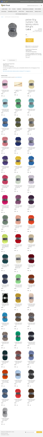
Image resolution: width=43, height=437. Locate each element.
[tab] (4, 60)
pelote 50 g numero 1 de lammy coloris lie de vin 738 (31, 265)
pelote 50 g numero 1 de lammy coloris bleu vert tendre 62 (5, 110)
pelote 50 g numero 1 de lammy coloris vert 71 (5, 226)
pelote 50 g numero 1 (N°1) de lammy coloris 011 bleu (18, 381)
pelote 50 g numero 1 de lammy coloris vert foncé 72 (5, 265)
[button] (2, 96)
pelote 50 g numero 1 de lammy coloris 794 (31, 324)
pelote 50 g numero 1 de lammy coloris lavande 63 (31, 148)
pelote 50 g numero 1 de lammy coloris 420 (31, 110)
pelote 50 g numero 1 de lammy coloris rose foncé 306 (5, 186)
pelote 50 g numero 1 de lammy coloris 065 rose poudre (31, 304)
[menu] (21, 11)
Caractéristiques (12, 60)
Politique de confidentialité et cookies (7, 431)
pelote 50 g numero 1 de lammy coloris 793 (18, 324)
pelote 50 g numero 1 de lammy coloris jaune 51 (31, 91)
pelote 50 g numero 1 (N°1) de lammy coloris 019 (31, 400)
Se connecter (32, 1)
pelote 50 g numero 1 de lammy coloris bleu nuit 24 (5, 285)
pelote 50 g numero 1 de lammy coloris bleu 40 (31, 167)
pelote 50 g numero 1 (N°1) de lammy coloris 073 (5, 362)
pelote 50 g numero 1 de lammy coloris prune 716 (18, 206)
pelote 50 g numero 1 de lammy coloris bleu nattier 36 (18, 148)
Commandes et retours (5, 434)
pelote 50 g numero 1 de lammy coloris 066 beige (31, 245)
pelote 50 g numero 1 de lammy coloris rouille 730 (31, 285)
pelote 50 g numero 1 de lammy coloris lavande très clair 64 (31, 187)
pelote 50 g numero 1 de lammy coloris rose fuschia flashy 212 (5, 207)
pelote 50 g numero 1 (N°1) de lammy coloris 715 (18, 362)
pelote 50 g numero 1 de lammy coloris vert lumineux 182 (18, 285)
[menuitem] (4, 9)
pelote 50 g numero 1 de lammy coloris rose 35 (5, 91)
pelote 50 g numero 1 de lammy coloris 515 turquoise (5, 324)
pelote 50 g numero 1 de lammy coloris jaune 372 (18, 167)
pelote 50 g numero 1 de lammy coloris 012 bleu (5, 129)
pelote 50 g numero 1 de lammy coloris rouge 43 (18, 245)
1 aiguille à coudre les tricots (18, 91)
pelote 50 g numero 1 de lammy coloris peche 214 (18, 226)
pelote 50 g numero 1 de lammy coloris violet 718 (5, 167)
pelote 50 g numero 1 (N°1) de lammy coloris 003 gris (31, 381)
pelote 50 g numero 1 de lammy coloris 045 (18, 343)
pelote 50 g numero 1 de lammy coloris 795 (5, 343)
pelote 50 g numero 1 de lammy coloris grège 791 (31, 129)
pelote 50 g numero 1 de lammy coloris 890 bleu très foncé (31, 343)
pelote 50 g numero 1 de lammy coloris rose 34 (5, 148)
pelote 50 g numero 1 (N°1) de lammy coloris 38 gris (5, 419)
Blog (4, 1)
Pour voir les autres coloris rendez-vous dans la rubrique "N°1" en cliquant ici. (17, 71)
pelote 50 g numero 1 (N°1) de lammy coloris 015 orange (5, 381)
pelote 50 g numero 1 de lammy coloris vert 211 (18, 110)
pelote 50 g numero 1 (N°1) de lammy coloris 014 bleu (31, 362)
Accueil (2, 16)
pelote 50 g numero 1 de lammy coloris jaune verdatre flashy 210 (5, 246)
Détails (4, 60)
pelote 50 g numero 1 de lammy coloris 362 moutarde (18, 304)
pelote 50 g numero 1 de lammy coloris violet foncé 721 (31, 206)
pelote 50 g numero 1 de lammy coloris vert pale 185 (18, 186)
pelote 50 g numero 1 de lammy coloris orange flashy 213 (31, 226)
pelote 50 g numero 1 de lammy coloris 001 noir (5, 304)
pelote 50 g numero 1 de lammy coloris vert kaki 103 (18, 129)
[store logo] (5, 5)
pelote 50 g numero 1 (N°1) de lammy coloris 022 (5, 400)
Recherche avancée (4, 433)
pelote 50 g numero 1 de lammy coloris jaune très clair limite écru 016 (18, 266)
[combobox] (33, 5)
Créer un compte (39, 1)
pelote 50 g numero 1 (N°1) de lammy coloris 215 (18, 400)
